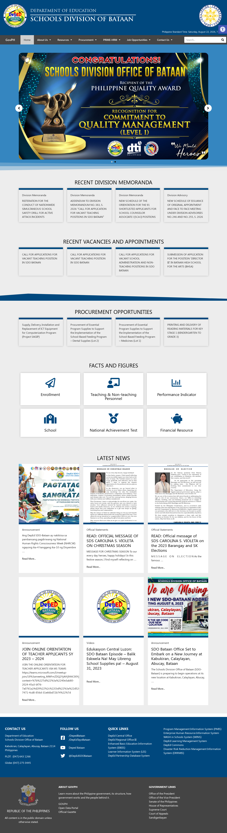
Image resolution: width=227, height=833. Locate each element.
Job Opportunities (137, 39)
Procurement (86, 39)
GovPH (10, 40)
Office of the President (161, 793)
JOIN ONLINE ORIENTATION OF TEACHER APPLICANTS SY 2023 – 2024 (47, 653)
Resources (63, 39)
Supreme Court (158, 809)
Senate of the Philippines (163, 801)
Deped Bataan (77, 747)
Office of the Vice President (164, 797)
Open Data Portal (68, 808)
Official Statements (97, 529)
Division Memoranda (34, 195)
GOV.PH (62, 804)
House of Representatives (163, 805)
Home (27, 39)
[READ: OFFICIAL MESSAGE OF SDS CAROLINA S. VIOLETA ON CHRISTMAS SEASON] (113, 494)
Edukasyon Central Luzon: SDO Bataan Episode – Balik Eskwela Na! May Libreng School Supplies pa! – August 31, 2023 (112, 658)
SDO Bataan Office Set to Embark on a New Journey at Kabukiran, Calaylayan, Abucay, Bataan (176, 656)
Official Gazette (67, 812)
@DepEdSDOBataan (80, 755)
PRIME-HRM (110, 39)
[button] (222, 29)
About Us (42, 39)
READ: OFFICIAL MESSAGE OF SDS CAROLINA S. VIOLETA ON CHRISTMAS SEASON (112, 540)
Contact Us (163, 39)
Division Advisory (177, 195)
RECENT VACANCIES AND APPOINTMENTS (113, 241)
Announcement (31, 529)
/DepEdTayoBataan (79, 739)
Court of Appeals (158, 813)
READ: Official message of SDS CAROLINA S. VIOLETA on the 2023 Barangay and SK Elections (177, 543)
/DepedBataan (77, 735)
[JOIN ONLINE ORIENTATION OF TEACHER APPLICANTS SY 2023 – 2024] (49, 607)
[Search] (222, 40)
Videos (90, 643)
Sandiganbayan (158, 817)
